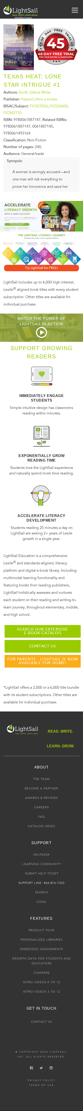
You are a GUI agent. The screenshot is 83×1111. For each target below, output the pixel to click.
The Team (41, 779)
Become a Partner (41, 788)
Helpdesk (41, 855)
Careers (41, 807)
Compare (41, 973)
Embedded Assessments (41, 949)
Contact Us (41, 1022)
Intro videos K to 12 (41, 982)
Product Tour (41, 930)
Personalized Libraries (41, 940)
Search (41, 892)
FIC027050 (39, 106)
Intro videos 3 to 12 (41, 992)
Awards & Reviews (41, 798)
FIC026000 (59, 106)
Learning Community (41, 864)
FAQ (41, 817)
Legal (41, 902)
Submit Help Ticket (41, 873)
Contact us (42, 646)
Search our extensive (42, 631)
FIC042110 (12, 113)
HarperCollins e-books (39, 99)
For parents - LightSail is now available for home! (42, 661)
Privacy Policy (42, 1080)
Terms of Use (41, 1085)
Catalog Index (41, 826)
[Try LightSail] (57, 66)
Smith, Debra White (35, 92)
